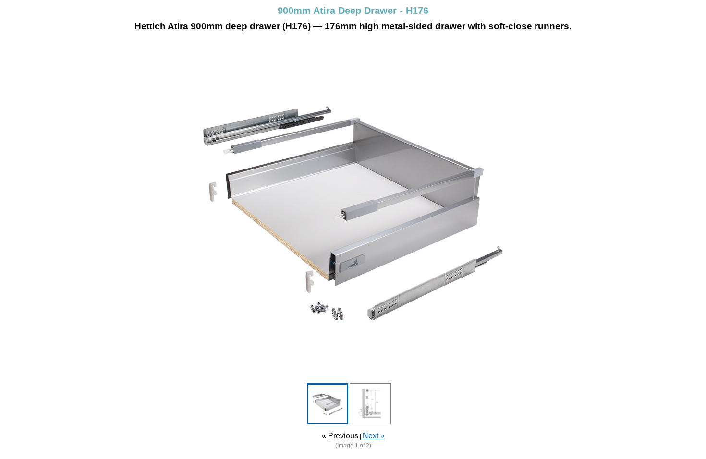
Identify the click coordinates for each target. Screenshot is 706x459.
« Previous (340, 436)
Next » (374, 436)
